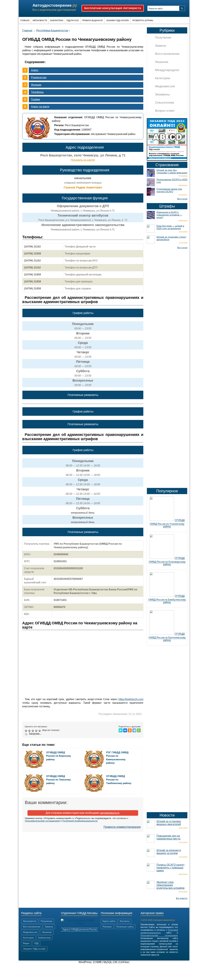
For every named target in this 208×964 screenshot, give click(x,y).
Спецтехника (164, 102)
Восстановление (167, 53)
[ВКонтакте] (125, 730)
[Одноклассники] (130, 730)
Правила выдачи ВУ (92, 20)
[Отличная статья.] (40, 730)
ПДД (36, 943)
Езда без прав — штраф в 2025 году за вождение (170, 227)
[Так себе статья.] (30, 730)
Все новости (181, 898)
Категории (162, 78)
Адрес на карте (40, 106)
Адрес (35, 70)
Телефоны (37, 92)
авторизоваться (109, 812)
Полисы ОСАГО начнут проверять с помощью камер (170, 867)
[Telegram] (134, 730)
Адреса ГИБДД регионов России (80, 929)
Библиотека (56, 20)
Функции (36, 84)
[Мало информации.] (33, 730)
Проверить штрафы (142, 20)
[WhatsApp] (139, 730)
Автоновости (39, 20)
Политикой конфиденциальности (80, 820)
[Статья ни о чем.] (26, 730)
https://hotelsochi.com (130, 699)
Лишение (161, 62)
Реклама (107, 926)
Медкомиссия (165, 86)
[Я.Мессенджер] (121, 730)
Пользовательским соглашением (42, 820)
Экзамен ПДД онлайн (117, 20)
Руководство (38, 77)
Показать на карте (83, 160)
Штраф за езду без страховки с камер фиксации (171, 171)
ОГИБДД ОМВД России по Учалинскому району (167, 523)
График (35, 99)
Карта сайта (109, 921)
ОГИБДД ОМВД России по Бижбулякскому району (167, 599)
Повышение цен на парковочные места (168, 837)
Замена (160, 45)
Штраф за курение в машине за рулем (168, 852)
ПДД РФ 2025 (72, 20)
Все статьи (182, 199)
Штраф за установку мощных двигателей (168, 823)
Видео (26, 943)
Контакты (125, 921)
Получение (163, 37)
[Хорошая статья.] (36, 730)
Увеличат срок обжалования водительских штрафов (170, 885)
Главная (24, 20)
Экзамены (162, 94)
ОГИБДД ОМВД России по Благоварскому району (167, 561)
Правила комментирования (122, 827)
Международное (167, 70)
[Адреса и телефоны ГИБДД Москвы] (79, 923)
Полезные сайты (125, 926)
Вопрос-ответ (165, 110)
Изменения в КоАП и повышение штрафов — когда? (169, 215)
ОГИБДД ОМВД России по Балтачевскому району (167, 636)
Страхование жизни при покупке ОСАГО (169, 190)
